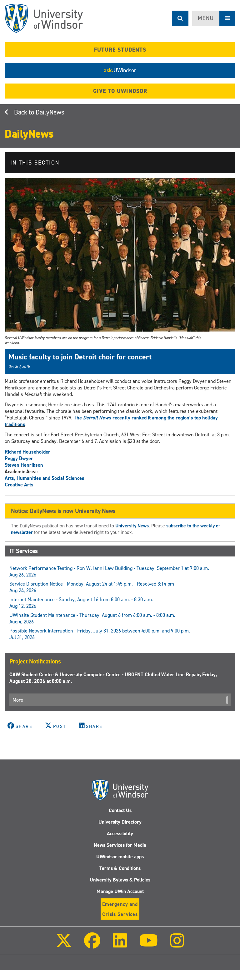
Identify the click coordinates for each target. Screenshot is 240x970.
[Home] (44, 18)
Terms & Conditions (120, 868)
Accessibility (120, 833)
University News (132, 525)
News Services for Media (120, 845)
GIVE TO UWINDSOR (120, 91)
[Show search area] (180, 18)
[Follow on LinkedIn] (119, 945)
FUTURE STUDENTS (120, 49)
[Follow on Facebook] (92, 945)
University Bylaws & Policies (120, 879)
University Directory (120, 822)
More (17, 700)
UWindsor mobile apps (120, 856)
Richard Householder (27, 452)
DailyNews (50, 112)
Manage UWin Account (120, 891)
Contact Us (120, 810)
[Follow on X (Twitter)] (64, 945)
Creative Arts (19, 484)
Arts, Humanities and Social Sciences (44, 478)
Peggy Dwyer (19, 458)
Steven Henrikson (24, 465)
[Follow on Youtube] (148, 945)
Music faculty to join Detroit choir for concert (80, 357)
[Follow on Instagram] (177, 945)
